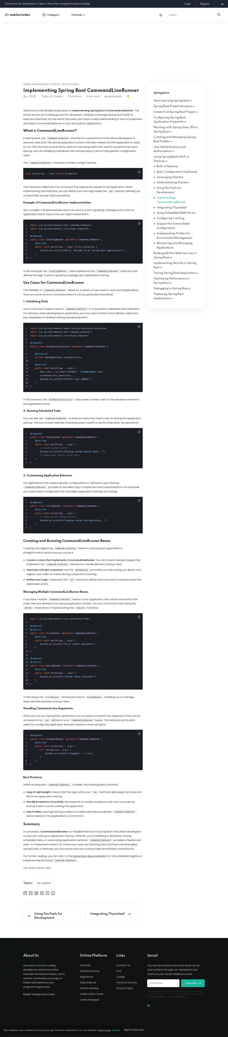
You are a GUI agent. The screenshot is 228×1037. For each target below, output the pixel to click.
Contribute (74, 96)
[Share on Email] (53, 893)
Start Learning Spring (172, 100)
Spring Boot (44, 883)
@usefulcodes (113, 96)
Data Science (88, 982)
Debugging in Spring (171, 288)
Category (53, 15)
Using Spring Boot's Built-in (171, 159)
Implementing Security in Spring (175, 265)
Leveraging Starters (170, 177)
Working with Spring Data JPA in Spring (176, 129)
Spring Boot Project (173, 106)
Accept (116, 1030)
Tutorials (76, 15)
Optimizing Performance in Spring (172, 280)
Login (187, 4)
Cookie (120, 977)
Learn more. (104, 1030)
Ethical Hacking (89, 988)
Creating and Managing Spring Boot (175, 139)
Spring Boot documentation (89, 856)
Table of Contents (52, 96)
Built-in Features (167, 166)
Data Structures (89, 971)
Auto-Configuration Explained (177, 171)
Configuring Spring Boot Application (170, 119)
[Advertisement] (114, 59)
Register (205, 4)
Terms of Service (126, 982)
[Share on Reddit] (47, 893)
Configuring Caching (170, 218)
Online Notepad (89, 1000)
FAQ (118, 971)
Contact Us (123, 965)
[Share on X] (36, 893)
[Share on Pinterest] (42, 893)
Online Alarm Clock (91, 994)
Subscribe (191, 983)
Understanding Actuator (173, 182)
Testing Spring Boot (175, 273)
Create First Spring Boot (175, 112)
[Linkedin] (221, 4)
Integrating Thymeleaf (172, 207)
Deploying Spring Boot (169, 296)
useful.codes (17, 15)
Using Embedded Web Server (176, 213)
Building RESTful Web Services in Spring (175, 255)
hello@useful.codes (43, 994)
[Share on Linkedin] (25, 893)
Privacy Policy (124, 988)
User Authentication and (170, 149)
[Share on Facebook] (31, 893)
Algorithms (86, 977)
